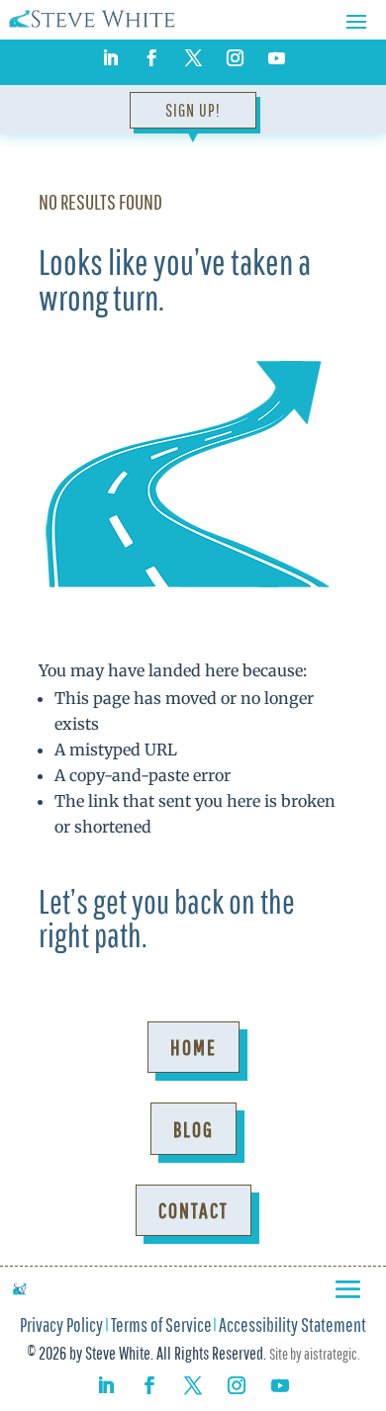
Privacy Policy (61, 1327)
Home (193, 1046)
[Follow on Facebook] (151, 58)
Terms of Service (161, 1327)
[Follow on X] (193, 58)
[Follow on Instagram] (234, 58)
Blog (193, 1128)
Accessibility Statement (292, 1327)
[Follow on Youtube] (276, 58)
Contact (193, 1209)
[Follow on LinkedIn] (110, 58)
